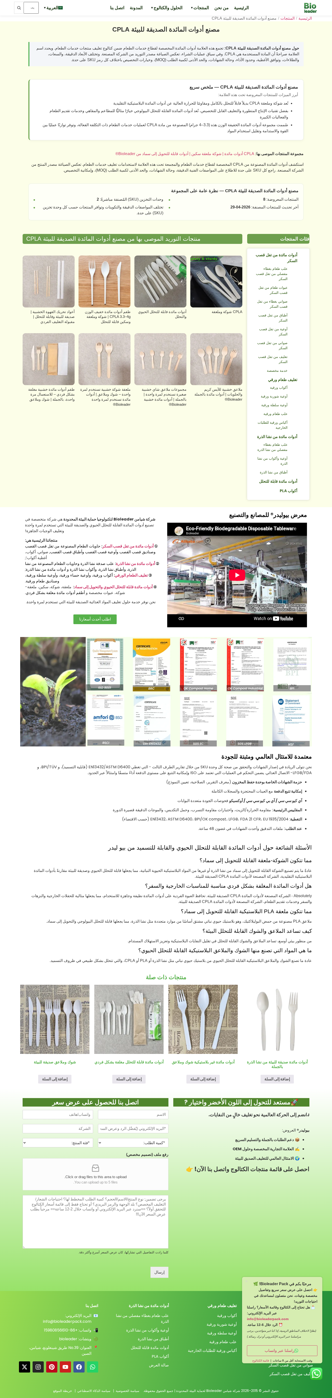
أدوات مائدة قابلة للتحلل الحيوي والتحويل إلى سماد (113, 587)
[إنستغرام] (38, 1367)
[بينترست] (51, 1367)
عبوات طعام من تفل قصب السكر (273, 290)
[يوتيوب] (65, 1367)
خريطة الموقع (62, 1391)
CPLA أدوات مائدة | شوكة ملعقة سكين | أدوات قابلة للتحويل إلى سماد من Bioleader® (184, 154)
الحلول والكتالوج (168, 8)
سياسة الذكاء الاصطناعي (93, 1391)
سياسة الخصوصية (127, 1391)
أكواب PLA (288, 491)
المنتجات (201, 8)
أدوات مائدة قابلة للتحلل (278, 481)
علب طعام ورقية (275, 413)
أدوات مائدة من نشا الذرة (277, 436)
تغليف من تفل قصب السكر (273, 359)
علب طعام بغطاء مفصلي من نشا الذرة (272, 447)
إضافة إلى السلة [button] (277, 1079)
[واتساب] (92, 1367)
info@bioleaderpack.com (67, 1321)
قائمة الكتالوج (260, 1360)
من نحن (221, 8)
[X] (24, 1367)
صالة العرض (159, 1365)
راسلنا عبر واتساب (279, 1350)
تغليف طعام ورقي (282, 379)
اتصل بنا (117, 8)
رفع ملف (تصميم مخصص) (147, 1154)
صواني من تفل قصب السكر (272, 345)
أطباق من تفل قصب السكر (273, 318)
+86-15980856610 (61, 1330)
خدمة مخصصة (277, 370)
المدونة (136, 8)
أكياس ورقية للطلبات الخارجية (273, 425)
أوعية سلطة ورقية (274, 405)
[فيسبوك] (79, 1367)
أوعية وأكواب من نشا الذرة (272, 461)
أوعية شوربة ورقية (274, 396)
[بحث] (19, 8)
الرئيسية (241, 8)
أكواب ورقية (279, 387)
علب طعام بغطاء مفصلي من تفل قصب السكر (272, 273)
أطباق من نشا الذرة (274, 472)
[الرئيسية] (308, 8)
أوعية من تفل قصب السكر (273, 332)
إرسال (159, 1272)
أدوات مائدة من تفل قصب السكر (276, 258)
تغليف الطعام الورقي (131, 575)
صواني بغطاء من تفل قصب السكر (272, 304)
